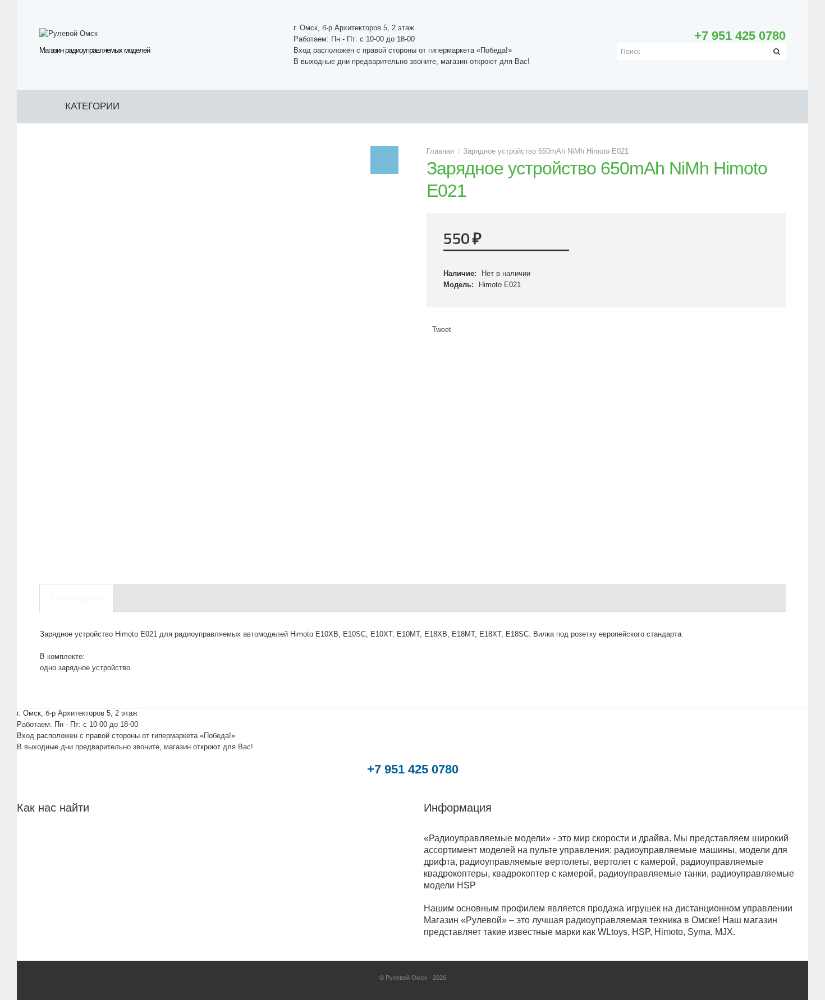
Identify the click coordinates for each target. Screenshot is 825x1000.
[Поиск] (777, 51)
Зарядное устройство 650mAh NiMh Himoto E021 (546, 151)
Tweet (441, 329)
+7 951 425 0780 (740, 36)
